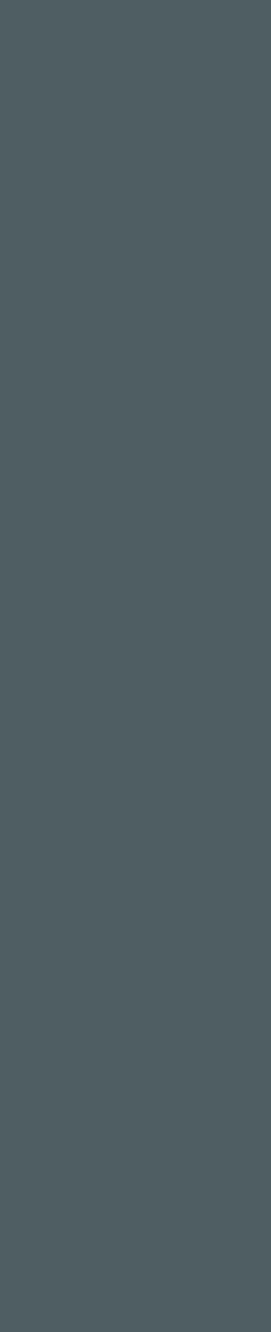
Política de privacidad (55, 1296)
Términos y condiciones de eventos (88, 1278)
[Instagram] (26, 478)
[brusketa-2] (135, 1010)
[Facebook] (9, 478)
